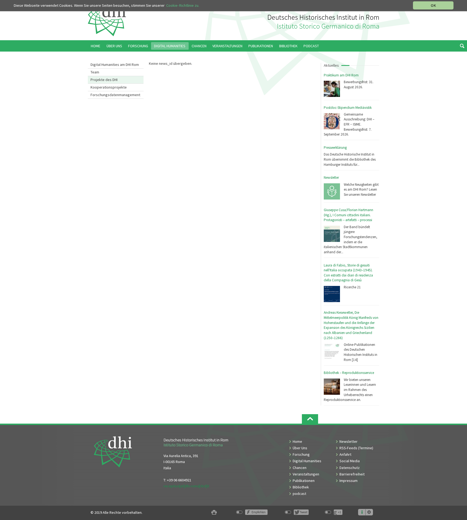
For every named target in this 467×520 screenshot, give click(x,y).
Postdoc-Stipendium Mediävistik (348, 107)
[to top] (310, 419)
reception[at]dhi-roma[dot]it (186, 486)
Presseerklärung (335, 147)
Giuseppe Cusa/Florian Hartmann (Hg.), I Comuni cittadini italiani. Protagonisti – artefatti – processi (348, 215)
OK (433, 5)
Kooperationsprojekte (109, 87)
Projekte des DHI (104, 79)
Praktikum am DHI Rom (341, 75)
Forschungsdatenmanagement (115, 94)
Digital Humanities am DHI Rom (115, 64)
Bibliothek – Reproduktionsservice (349, 372)
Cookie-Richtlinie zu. (182, 5)
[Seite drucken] (214, 512)
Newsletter (331, 177)
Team (95, 72)
